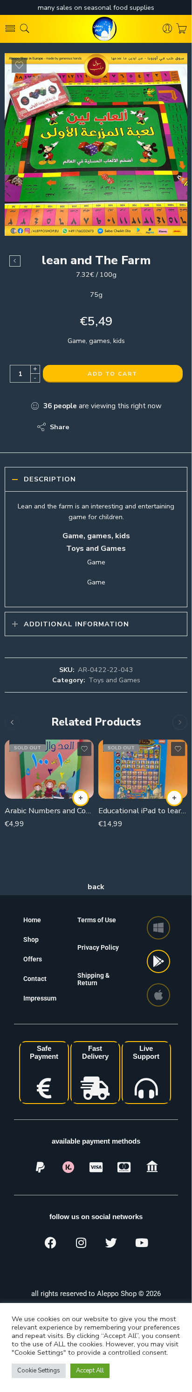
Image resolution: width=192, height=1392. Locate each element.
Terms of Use (96, 920)
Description (50, 479)
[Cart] (181, 29)
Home (32, 920)
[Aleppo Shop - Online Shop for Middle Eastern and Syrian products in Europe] (96, 29)
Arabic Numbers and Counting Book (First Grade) (49, 810)
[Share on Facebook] (103, 427)
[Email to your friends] (140, 427)
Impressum (39, 998)
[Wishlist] (19, 65)
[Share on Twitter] (84, 427)
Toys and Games (114, 680)
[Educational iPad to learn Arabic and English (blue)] (142, 769)
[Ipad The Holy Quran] (15, 261)
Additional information (76, 624)
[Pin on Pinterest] (121, 427)
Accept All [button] (90, 1370)
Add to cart (112, 373)
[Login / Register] (167, 29)
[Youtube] (141, 1242)
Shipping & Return (93, 979)
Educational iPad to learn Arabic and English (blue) (142, 810)
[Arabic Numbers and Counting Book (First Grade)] (49, 769)
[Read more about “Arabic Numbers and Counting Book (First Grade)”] (80, 797)
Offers (32, 959)
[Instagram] (81, 1242)
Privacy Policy (98, 947)
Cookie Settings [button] (38, 1370)
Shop (31, 939)
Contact (35, 978)
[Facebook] (50, 1242)
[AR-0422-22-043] (96, 144)
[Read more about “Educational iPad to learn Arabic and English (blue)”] (174, 797)
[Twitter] (111, 1242)
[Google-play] (158, 961)
